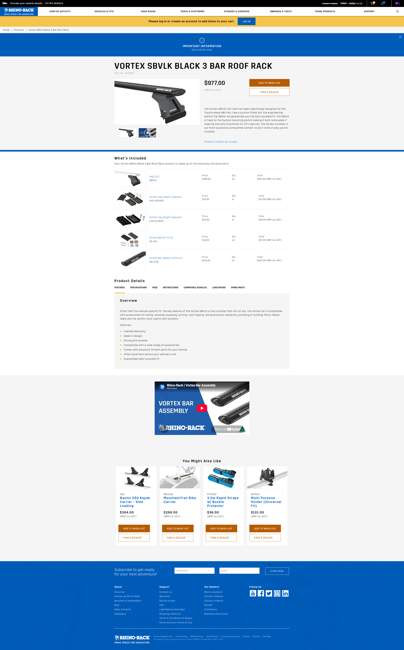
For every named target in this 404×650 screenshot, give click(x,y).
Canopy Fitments (213, 600)
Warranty (164, 596)
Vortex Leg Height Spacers (165, 196)
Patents (246, 636)
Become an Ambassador (128, 600)
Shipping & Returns (170, 614)
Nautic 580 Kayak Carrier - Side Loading (135, 502)
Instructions (170, 287)
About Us (119, 592)
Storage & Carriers (237, 11)
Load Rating (219, 287)
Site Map (267, 636)
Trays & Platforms (193, 11)
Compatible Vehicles (195, 287)
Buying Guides (167, 600)
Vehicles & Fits (104, 11)
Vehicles (256, 636)
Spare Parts (238, 287)
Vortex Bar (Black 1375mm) (165, 257)
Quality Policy (212, 636)
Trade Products (325, 11)
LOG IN (247, 21)
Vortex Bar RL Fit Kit (161, 237)
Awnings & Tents (281, 11)
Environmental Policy (230, 636)
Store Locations (213, 592)
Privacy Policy (182, 636)
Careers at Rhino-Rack (127, 596)
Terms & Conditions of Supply (175, 618)
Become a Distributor (216, 614)
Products (19, 30)
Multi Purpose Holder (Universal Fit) (266, 502)
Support (369, 11)
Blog (116, 605)
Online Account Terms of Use (175, 622)
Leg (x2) (154, 176)
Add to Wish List (269, 82)
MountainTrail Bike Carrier (180, 500)
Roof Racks (148, 11)
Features (119, 287)
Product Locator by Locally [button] (220, 141)
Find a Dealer (269, 92)
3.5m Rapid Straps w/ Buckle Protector (223, 502)
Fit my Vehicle (54, 3)
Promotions (210, 609)
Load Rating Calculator (172, 609)
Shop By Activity (60, 11)
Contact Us (165, 592)
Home (6, 30)
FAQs (154, 287)
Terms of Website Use (163, 636)
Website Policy (197, 636)
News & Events (122, 609)
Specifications (138, 287)
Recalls (208, 605)
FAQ (161, 605)
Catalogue (120, 614)
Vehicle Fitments (213, 596)
